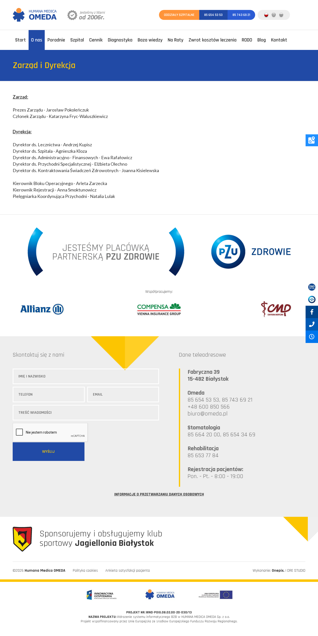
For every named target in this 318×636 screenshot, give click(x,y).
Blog (261, 40)
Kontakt (279, 40)
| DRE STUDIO (288, 570)
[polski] (266, 14)
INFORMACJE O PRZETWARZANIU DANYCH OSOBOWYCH (159, 494)
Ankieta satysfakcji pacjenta (127, 570)
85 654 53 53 (213, 15)
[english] (273, 14)
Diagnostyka (120, 40)
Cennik (96, 40)
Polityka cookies (85, 570)
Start (20, 40)
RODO (247, 40)
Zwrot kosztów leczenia (213, 40)
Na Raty (175, 40)
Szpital (77, 40)
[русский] (281, 14)
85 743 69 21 (241, 15)
